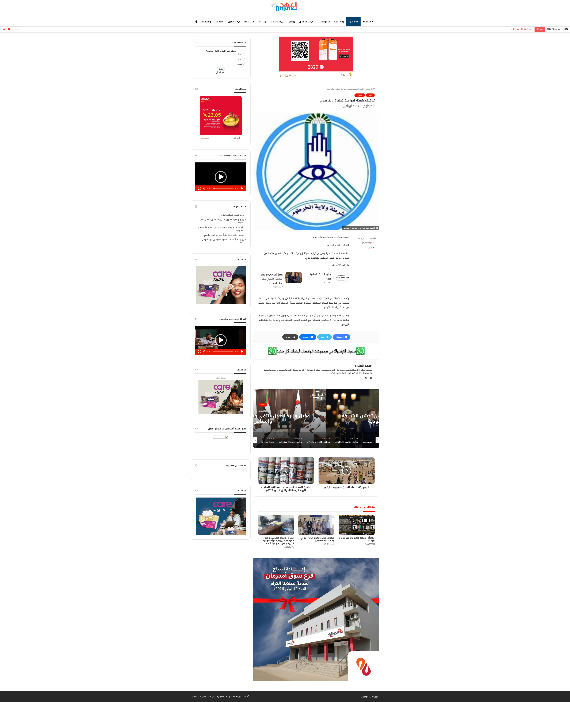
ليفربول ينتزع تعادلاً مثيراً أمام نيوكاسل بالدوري (224, 235)
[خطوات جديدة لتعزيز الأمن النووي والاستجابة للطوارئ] (316, 525)
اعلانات (218, 22)
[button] (221, 177)
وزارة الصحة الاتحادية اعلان (232, 215)
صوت (240, 59)
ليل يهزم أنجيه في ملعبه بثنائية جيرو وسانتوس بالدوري (223, 241)
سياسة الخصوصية (224, 696)
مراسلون (232, 22)
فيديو (239, 64)
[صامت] (203, 188)
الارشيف (205, 22)
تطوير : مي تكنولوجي (370, 696)
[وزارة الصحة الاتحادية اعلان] (341, 277)
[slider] (223, 188)
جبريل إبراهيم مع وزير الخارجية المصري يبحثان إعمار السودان (271, 278)
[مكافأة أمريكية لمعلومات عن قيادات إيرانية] (357, 525)
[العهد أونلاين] (285, 7)
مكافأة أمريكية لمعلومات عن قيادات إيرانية (357, 539)
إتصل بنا (203, 696)
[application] (220, 176)
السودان (360, 95)
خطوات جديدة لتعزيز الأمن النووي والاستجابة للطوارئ (317, 539)
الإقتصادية (322, 22)
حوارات (261, 22)
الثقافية (277, 22)
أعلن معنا (211, 696)
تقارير (290, 22)
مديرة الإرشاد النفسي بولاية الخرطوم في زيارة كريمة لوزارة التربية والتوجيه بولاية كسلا (278, 541)
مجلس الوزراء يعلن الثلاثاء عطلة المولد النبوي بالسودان (316, 418)
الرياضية (338, 22)
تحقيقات (248, 22)
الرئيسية (367, 22)
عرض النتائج (220, 72)
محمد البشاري (367, 239)
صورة (240, 54)
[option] (316, 418)
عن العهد (237, 696)
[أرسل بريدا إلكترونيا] (359, 239)
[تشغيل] (242, 188)
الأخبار (353, 22)
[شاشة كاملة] (199, 188)
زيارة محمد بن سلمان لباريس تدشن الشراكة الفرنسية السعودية (507, 30)
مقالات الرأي (305, 22)
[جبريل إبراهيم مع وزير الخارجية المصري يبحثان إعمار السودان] (293, 277)
